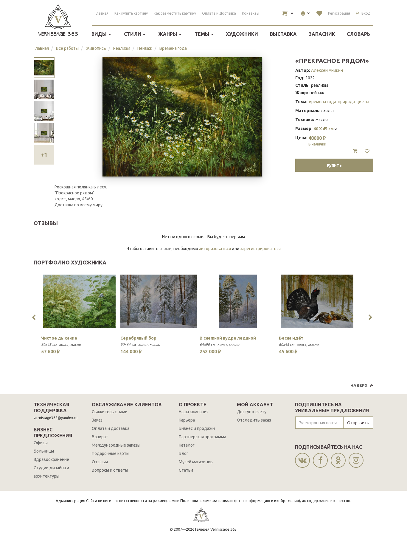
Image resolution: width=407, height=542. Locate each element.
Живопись (96, 48)
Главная (101, 13)
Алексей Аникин (327, 70)
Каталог (187, 445)
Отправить (358, 422)
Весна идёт (291, 338)
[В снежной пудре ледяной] (238, 301)
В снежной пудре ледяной (228, 338)
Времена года (173, 48)
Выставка (283, 34)
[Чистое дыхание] (79, 301)
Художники (242, 34)
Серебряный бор (138, 338)
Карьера (187, 420)
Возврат (100, 436)
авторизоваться (215, 248)
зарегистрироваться (260, 248)
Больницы (44, 451)
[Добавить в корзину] (355, 151)
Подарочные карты (110, 453)
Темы (203, 34)
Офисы (41, 442)
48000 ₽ (317, 140)
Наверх (358, 385)
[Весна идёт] (317, 301)
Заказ (97, 420)
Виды (99, 34)
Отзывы (100, 461)
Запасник (322, 34)
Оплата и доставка (110, 428)
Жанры (168, 34)
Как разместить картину (175, 13)
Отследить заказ (254, 420)
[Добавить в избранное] (367, 151)
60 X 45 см (324, 128)
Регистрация (339, 13)
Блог (183, 453)
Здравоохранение (51, 459)
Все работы (67, 48)
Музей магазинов (196, 461)
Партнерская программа (202, 436)
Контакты (250, 13)
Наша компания (194, 411)
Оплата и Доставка (219, 13)
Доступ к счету (251, 411)
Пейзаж (144, 48)
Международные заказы (116, 445)
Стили (133, 34)
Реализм (121, 48)
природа (346, 101)
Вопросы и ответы (110, 470)
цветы (363, 101)
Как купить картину (131, 13)
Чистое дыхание (59, 338)
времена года (322, 101)
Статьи (186, 470)
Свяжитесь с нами (110, 411)
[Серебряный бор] (158, 301)
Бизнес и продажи (197, 428)
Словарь (358, 34)
